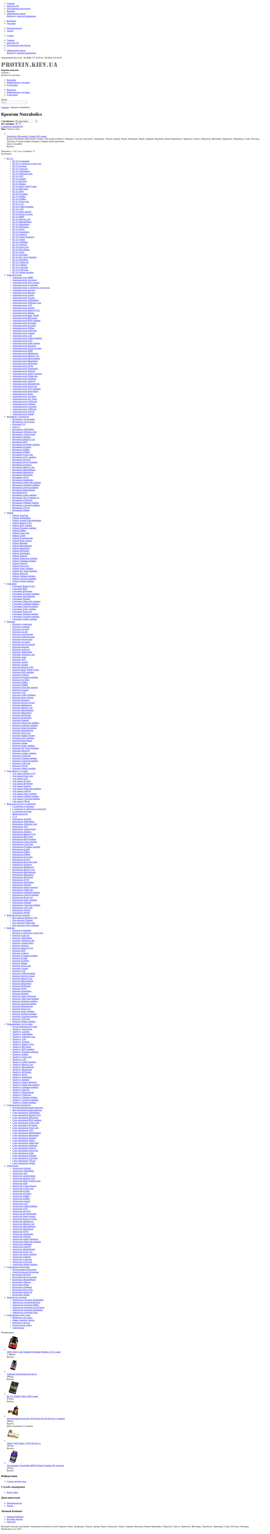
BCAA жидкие (19, 166)
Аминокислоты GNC (22, 341)
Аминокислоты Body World (25, 315)
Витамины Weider (21, 510)
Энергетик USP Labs (22, 1262)
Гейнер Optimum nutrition (24, 561)
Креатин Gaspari (20, 968)
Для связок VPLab (21, 801)
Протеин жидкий (20, 629)
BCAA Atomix (19, 179)
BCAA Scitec (18, 252)
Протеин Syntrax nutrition (24, 753)
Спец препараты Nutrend (24, 1138)
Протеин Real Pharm (22, 740)
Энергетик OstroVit (21, 1247)
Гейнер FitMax (19, 530)
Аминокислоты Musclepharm (26, 358)
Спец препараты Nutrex (23, 1140)
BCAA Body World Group (24, 186)
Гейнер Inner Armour (22, 540)
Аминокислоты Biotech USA (26, 310)
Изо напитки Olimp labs (23, 923)
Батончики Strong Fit (22, 1292)
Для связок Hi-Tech (21, 781)
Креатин (11, 928)
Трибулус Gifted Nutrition (24, 1062)
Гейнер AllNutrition (21, 518)
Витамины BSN (20, 442)
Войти (10, 16)
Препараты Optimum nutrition (26, 892)
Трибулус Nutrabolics (22, 1077)
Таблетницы (18, 1327)
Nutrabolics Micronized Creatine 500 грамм (26, 136)
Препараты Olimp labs (22, 890)
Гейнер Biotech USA (22, 523)
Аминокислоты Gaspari (23, 333)
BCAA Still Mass (20, 260)
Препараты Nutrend (21, 885)
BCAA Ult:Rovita (20, 262)
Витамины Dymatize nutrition (26, 444)
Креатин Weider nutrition (23, 1021)
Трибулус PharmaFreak (23, 1092)
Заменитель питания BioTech (26, 1302)
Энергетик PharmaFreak (23, 1249)
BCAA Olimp (18, 239)
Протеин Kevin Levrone (23, 702)
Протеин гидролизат (22, 624)
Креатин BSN (19, 950)
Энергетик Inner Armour (23, 1216)
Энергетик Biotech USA (23, 1178)
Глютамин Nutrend (21, 599)
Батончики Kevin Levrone (24, 1277)
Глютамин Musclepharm (23, 596)
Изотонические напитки (18, 915)
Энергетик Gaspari (21, 1201)
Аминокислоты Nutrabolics (25, 368)
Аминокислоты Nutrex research (27, 373)
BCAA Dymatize (20, 194)
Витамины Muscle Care (23, 467)
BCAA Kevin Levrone (22, 214)
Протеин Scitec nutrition (23, 745)
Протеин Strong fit (21, 750)
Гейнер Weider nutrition (23, 581)
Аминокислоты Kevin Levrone (26, 348)
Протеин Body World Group (25, 670)
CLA (14, 816)
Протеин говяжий (21, 626)
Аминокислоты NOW (22, 366)
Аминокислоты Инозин (23, 292)
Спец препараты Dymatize (24, 1125)
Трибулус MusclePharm (23, 1067)
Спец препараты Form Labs (25, 1128)
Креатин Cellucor (20, 953)
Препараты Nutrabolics (23, 882)
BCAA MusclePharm (22, 222)
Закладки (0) (13, 6)
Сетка (17, 129)
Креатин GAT (19, 971)
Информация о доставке (18, 82)
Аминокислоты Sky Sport (24, 399)
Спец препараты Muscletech (25, 1135)
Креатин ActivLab (21, 935)
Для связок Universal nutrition (26, 799)
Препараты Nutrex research (25, 887)
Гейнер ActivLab (20, 515)
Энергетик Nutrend (21, 1236)
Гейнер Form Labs (20, 533)
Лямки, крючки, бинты (23, 1320)
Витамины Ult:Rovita (22, 500)
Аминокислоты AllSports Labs (26, 303)
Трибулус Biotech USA (23, 1044)
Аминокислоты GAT (22, 335)
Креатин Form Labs (21, 966)
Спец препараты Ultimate (24, 1155)
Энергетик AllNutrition (23, 1171)
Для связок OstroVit (21, 791)
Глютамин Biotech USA (23, 586)
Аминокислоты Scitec (22, 394)
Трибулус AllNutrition (22, 1034)
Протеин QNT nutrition (23, 738)
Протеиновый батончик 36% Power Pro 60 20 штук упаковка (36, 1418)
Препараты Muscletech (23, 874)
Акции (10, 31)
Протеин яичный (20, 647)
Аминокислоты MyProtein (24, 363)
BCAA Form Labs (20, 201)
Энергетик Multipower (23, 1221)
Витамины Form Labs (22, 454)
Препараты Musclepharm (24, 872)
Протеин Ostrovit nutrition (24, 728)
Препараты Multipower (23, 867)
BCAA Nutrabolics (21, 232)
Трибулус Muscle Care (22, 1064)
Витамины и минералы (18, 416)
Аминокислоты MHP (22, 351)
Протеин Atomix (20, 664)
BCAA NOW (18, 229)
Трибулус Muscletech (22, 1069)
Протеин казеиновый (22, 634)
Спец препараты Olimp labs (25, 1143)
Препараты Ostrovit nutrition (25, 895)
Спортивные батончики (18, 1267)
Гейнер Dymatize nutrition (24, 528)
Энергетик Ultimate (21, 1257)
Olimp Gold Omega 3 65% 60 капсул (24, 1443)
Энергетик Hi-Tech (21, 1211)
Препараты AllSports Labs (24, 824)
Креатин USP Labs (21, 1019)
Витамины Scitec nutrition (24, 495)
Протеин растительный (23, 644)
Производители (14, 28)
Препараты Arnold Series (24, 829)
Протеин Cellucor (20, 675)
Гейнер (10, 513)
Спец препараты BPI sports (25, 1117)
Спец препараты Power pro (25, 1150)
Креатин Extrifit (19, 958)
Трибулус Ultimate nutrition (24, 1097)
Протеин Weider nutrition (24, 768)
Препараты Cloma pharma (24, 842)
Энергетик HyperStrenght (24, 1214)
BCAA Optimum (20, 242)
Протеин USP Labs (21, 763)
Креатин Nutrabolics (21, 991)
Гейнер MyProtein (20, 551)
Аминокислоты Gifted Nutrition (27, 338)
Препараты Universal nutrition (26, 905)
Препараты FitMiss (21, 854)
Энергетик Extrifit (20, 1191)
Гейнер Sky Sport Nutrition (24, 571)
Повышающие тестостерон (20, 1024)
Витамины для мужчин (23, 422)
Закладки (11, 1522)
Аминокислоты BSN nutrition (26, 320)
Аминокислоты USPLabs (24, 409)
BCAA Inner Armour (21, 211)
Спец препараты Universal (24, 1158)
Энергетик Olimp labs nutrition (26, 1241)
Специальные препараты (19, 1105)
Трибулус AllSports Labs (23, 1036)
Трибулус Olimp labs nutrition (26, 1085)
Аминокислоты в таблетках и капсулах (31, 287)
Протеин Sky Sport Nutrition (25, 748)
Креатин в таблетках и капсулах (27, 933)
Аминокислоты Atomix (23, 308)
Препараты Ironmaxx (22, 864)
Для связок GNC (20, 778)
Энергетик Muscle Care (23, 1224)
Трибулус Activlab (20, 1031)
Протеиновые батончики (24, 1269)
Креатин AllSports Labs (23, 940)
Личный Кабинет (15, 1516)
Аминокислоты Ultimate (23, 404)
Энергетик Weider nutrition (25, 1264)
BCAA (10, 158)
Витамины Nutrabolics (22, 480)
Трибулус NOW (19, 1074)
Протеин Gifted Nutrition (24, 695)
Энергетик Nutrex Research (25, 1239)
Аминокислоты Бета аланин (26, 282)
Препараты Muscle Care (23, 869)
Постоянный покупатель (19, 8)
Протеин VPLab (20, 766)
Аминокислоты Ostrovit (23, 381)
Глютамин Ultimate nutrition (25, 614)
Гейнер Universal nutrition (24, 578)
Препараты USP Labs (22, 907)
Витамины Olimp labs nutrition (26, 482)
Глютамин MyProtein (22, 591)
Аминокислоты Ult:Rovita (24, 401)
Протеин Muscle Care (22, 707)
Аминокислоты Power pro (24, 386)
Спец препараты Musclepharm (26, 1133)
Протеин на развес (21, 642)
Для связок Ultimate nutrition (25, 796)
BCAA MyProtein (20, 227)
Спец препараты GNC (23, 1130)
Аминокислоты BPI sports (24, 318)
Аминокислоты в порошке (25, 285)
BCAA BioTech (19, 181)
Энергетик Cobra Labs (23, 1188)
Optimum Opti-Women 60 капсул (22, 1374)
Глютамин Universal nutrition (25, 616)
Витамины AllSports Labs (24, 432)
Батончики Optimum (22, 1287)
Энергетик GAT (20, 1203)
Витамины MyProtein (22, 475)
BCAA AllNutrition (21, 171)
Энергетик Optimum (22, 1244)
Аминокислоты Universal (24, 406)
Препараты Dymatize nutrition (26, 847)
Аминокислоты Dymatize (24, 323)
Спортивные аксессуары (18, 1315)
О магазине (12, 85)
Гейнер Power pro (20, 566)
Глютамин (12, 583)
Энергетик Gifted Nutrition (24, 1206)
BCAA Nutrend (19, 234)
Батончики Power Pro (22, 1290)
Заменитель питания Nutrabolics (27, 1310)
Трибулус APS (19, 1039)
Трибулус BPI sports (21, 1047)
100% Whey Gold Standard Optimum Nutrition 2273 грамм (33, 1352)
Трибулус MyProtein (21, 1072)
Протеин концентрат (22, 639)
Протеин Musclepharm (22, 710)
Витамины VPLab (21, 508)
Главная (10, 3)
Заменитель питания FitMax (25, 1305)
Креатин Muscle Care (22, 978)
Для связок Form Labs (22, 776)
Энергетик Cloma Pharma (24, 1186)
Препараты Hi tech (21, 859)
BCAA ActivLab (20, 168)
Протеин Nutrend (20, 720)
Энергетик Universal (22, 1259)
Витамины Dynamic (21, 447)
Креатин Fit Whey (20, 961)
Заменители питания (17, 1297)
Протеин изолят (20, 632)
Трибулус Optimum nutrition (25, 1087)
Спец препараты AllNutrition (26, 1112)
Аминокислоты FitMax (23, 328)
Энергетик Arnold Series (23, 1176)
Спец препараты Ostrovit (24, 1148)
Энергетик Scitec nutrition (24, 1254)
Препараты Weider (21, 912)
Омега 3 (16, 427)
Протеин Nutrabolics (22, 718)
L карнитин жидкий (22, 811)
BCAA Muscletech (20, 224)
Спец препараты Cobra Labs (25, 1123)
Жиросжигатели (20, 814)
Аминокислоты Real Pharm (25, 391)
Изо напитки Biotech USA (24, 918)
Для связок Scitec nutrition (24, 794)
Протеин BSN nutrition (23, 672)
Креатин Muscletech (21, 983)
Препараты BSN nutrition (24, 839)
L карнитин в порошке (23, 806)
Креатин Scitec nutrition (23, 1011)
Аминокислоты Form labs (24, 330)
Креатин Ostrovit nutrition (24, 1004)
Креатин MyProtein (21, 986)
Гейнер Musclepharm (22, 546)
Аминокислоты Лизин (23, 295)
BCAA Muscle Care (21, 219)
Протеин (11, 621)
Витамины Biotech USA (23, 439)
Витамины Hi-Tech (21, 459)
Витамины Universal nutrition (26, 505)
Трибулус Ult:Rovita (21, 1095)
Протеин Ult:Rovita (21, 756)
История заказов (14, 1519)
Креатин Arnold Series (22, 943)
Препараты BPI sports (22, 837)
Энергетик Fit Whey (22, 1193)
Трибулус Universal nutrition (25, 1100)
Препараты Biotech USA (24, 834)
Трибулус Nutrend (20, 1079)
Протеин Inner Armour (22, 697)
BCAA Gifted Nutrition (22, 206)
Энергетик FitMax (21, 1196)
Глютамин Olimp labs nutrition (26, 601)
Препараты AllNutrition (23, 821)
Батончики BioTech (21, 1274)
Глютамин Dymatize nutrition (25, 594)
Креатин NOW (19, 988)
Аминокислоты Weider (23, 414)
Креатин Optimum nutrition (25, 1001)
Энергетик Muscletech (22, 1229)
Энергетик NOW (20, 1231)
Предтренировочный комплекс (27, 1110)
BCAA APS (17, 176)
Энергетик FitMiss (21, 1198)
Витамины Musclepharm (23, 470)
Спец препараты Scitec (23, 1153)
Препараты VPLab (21, 910)
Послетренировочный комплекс (27, 1107)
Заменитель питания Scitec (25, 1312)
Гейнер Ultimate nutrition (23, 576)
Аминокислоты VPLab (23, 411)
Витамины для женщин (23, 419)
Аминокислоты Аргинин (24, 280)
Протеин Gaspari (20, 690)
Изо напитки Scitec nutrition (25, 925)
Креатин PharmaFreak (22, 1006)
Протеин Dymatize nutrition (25, 677)
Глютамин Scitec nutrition (24, 609)
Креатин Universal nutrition (25, 1016)
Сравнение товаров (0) (12, 126)
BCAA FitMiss (19, 199)
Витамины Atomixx (21, 437)
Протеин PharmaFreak (22, 730)
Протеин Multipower (22, 705)
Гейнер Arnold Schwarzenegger (26, 520)
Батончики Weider (21, 1295)
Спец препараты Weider (23, 1163)
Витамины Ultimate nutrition (25, 502)
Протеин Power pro (21, 733)
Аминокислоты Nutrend (23, 371)
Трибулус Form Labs (22, 1057)
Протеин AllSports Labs (23, 654)
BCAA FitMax (19, 196)
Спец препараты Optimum (24, 1145)
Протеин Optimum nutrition (25, 725)
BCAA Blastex (19, 184)
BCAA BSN (18, 191)
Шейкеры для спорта (22, 1317)
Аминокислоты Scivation (24, 396)
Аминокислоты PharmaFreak (26, 384)
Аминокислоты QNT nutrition (26, 389)
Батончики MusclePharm (24, 1279)
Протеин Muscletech (22, 713)
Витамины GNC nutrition (24, 457)
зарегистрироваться (26, 16)
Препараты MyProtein (22, 877)
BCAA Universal (20, 267)
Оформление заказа (16, 13)
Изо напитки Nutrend (22, 920)
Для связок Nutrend (21, 786)
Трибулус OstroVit (20, 1090)
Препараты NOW (20, 880)
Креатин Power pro (21, 1009)
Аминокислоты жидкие (23, 290)
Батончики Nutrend (21, 1282)
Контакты (11, 21)
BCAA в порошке (20, 161)
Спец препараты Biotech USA (26, 1115)
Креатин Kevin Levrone (23, 976)
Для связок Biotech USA (23, 773)
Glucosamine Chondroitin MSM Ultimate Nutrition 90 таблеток (35, 1465)
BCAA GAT (18, 204)
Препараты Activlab (21, 819)
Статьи (10, 35)
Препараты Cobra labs (22, 844)
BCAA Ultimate (19, 265)
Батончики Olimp (20, 1284)
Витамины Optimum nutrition (26, 485)
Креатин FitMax (20, 963)
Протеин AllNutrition (22, 652)
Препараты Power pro (22, 897)
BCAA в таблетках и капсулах (26, 163)
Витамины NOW (20, 477)
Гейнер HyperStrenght (22, 538)
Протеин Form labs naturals (25, 687)
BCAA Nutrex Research (23, 237)
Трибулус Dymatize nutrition (25, 1052)
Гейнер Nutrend (19, 556)
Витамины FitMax (21, 449)
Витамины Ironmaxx (22, 465)
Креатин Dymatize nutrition (25, 955)
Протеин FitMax (20, 682)
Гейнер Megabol (20, 543)
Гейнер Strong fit (20, 573)
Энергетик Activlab (21, 1168)
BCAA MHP (18, 217)
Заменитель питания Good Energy (28, 1307)
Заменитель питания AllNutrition (27, 1300)
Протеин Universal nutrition (25, 761)
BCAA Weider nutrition (23, 272)
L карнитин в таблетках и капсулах (29, 809)
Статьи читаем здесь (16, 1481)
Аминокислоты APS (22, 305)
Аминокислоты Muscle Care (25, 356)
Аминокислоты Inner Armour (26, 343)
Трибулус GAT (19, 1059)
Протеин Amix (19, 657)
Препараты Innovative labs (24, 862)
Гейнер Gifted (18, 535)
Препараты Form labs (22, 857)
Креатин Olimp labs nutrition (25, 999)
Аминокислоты (14, 275)
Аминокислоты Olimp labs (25, 376)
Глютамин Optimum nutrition (25, 604)
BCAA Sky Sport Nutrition (24, 257)
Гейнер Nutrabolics (21, 553)
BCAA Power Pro (20, 247)
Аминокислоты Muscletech (25, 361)
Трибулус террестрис (22, 1029)
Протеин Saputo (20, 743)
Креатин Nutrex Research (24, 996)
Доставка (11, 23)
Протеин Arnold (20, 662)
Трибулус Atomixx (21, 1042)
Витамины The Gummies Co (25, 497)
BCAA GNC (18, 209)
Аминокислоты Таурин (23, 298)
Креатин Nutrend (20, 993)
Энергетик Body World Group (26, 1181)
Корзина (11, 11)
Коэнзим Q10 (18, 424)
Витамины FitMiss (21, 452)
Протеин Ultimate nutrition (24, 758)
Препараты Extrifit (21, 849)
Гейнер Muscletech (21, 548)
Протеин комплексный (23, 637)
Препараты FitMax (21, 852)
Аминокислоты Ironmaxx (24, 346)
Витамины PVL (20, 492)
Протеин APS (19, 659)
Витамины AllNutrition (23, 429)
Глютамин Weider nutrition (24, 619)
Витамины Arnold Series (23, 434)
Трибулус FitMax (20, 1054)
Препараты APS (20, 826)
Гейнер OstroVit (19, 563)
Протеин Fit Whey (21, 680)
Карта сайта (12, 1492)
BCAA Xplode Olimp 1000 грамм (22, 1396)
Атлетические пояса (22, 1325)
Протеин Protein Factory (23, 735)
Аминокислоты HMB (22, 277)
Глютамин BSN (19, 589)
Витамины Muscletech (22, 472)
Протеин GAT (19, 692)
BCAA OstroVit (19, 244)
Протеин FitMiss (20, 685)
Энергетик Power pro (22, 1252)
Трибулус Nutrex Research (24, 1082)
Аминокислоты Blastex (23, 313)
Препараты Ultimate (21, 902)
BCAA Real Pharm (21, 249)
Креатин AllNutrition (22, 938)
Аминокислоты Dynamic (24, 325)
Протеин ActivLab (21, 649)
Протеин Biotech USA (22, 667)
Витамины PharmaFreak (23, 490)
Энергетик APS (19, 1173)
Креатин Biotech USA (22, 948)
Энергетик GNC (20, 1209)
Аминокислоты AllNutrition (25, 300)
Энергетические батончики (25, 1272)
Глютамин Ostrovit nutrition (25, 606)
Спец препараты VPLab (23, 1160)
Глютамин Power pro (22, 611)
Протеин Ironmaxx (21, 700)
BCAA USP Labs (20, 270)
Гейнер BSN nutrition (22, 525)
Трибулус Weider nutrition (24, 1102)
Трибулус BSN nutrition (23, 1049)
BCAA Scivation (20, 254)
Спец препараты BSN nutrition (26, 1120)
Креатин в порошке (21, 930)
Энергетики (12, 1166)
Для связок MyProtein (22, 783)
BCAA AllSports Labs (22, 174)
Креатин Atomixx (20, 945)
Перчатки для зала (21, 1322)
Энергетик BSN (20, 1183)
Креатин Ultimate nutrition (24, 1014)
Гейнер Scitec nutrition (22, 568)
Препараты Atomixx (22, 831)
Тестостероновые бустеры (24, 1026)
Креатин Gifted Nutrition (23, 973)
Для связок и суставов (17, 771)
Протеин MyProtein (21, 715)
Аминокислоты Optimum (24, 378)
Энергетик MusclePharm (23, 1226)
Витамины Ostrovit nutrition (25, 487)
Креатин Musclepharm (22, 981)
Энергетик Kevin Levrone (24, 1219)
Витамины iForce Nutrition (24, 462)
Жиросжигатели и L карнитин (21, 804)
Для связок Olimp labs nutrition (26, 788)
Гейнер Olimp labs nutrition (24, 558)
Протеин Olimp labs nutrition (25, 723)
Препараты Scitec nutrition (24, 900)
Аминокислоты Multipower (25, 353)
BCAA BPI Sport (20, 189)
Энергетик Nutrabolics (22, 1234)
